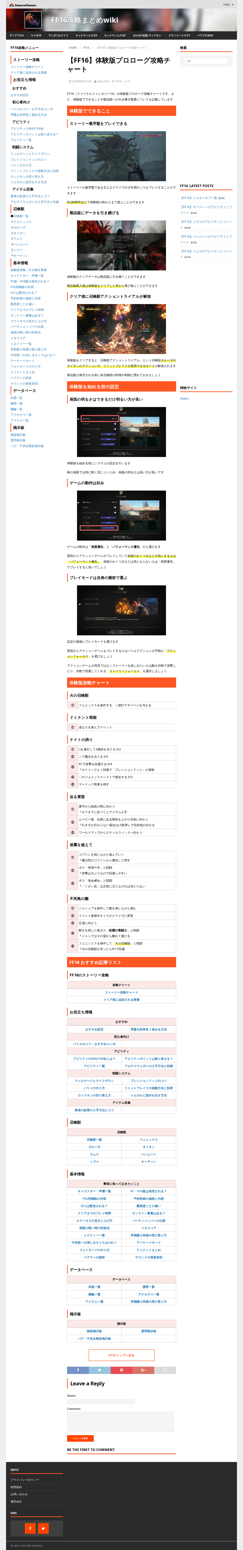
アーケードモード (149, 1242)
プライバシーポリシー (24, 1480)
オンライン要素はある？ (148, 1213)
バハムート (148, 1154)
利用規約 (16, 1487)
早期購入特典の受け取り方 (149, 1235)
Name (71, 1396)
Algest (184, 398)
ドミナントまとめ (149, 1250)
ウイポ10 (36, 35)
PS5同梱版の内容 (94, 1199)
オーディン (148, 1162)
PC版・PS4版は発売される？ (29, 281)
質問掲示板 (148, 1331)
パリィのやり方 (94, 1088)
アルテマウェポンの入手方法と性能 (149, 1066)
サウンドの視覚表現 (148, 1257)
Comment (74, 1409)
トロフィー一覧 (94, 1235)
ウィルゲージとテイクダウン (94, 1081)
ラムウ (94, 1154)
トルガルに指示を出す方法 (149, 1095)
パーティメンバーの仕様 (148, 1221)
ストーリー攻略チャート (121, 992)
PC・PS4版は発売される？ (149, 1191)
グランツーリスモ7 (179, 35)
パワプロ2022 (205, 35)
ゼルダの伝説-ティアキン (147, 35)
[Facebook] (30, 1528)
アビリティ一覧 (94, 1066)
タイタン (149, 1147)
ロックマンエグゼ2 (86, 35)
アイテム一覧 (94, 1301)
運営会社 (16, 1501)
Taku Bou (103, 81)
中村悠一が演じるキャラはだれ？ (94, 1242)
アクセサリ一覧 (148, 1294)
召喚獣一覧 (94, 1139)
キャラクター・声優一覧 (94, 1191)
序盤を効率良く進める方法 (149, 1029)
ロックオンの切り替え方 (94, 1095)
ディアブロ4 (16, 35)
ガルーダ (94, 1147)
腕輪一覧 (94, 1294)
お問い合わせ (19, 1494)
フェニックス (149, 1139)
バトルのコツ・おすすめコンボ (94, 1044)
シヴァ (94, 1162)
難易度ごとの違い (149, 1206)
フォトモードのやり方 (94, 1250)
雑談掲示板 (94, 1331)
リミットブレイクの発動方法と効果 (149, 1088)
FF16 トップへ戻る (121, 1355)
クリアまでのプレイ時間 (94, 1213)
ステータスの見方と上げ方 (94, 1221)
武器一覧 (94, 1287)
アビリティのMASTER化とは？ (94, 1059)
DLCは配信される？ (94, 1206)
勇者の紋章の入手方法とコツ (94, 1110)
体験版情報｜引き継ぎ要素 (28, 270)
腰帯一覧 (149, 1287)
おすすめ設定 (94, 1029)
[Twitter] (43, 1528)
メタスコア (148, 1228)
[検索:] (206, 61)
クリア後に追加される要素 (121, 1000)
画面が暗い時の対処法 (94, 1228)
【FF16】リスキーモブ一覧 (198, 198)
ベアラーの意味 (94, 1257)
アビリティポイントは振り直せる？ (149, 1059)
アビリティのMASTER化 (27, 128)
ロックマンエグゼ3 (115, 35)
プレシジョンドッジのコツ (149, 1081)
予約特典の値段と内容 (149, 1199)
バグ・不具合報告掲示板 (94, 1338)
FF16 (119, 81)
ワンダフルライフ (58, 35)
